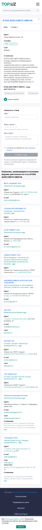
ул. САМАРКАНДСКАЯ (23, 272)
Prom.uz (23, 492)
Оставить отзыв (21, 155)
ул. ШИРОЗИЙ (15, 241)
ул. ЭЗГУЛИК (21, 221)
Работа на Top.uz (21, 514)
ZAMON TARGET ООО (12, 255)
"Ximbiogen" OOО (11, 438)
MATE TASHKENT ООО (12, 183)
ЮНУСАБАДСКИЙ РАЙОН (13, 387)
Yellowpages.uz (32, 492)
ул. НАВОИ (29, 354)
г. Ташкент (8, 449)
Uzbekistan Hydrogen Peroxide (16, 395)
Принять (21, 527)
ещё (23, 186)
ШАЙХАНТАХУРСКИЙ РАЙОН (14, 354)
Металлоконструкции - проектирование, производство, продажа (16, 262)
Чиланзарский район (19, 319)
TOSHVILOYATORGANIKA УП (15, 208)
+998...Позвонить (10, 44)
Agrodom (7, 310)
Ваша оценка (10, 124)
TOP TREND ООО (10, 374)
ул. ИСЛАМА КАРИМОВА (19, 296)
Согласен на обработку (21, 149)
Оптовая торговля (11, 343)
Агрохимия (25, 287)
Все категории (21, 496)
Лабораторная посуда (13, 440)
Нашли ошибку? (13, 99)
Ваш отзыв (9, 133)
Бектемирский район (20, 449)
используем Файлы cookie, (14, 519)
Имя (6, 113)
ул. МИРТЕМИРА (29, 387)
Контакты (21, 508)
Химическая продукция (12, 186)
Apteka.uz (16, 492)
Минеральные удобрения (14, 93)
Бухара (6, 296)
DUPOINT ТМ (9, 341)
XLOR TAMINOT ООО (12, 230)
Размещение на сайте (21, 502)
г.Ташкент (7, 319)
